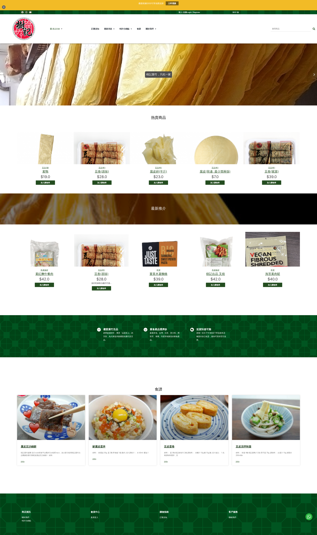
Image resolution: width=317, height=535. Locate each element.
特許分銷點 (26, 521)
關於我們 (26, 517)
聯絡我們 (232, 517)
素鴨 (45, 171)
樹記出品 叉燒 (215, 274)
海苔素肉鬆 (272, 274)
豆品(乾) (102, 168)
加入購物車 (45, 182)
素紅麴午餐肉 (44, 274)
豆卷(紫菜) (272, 171)
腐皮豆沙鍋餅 (28, 446)
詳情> (23, 462)
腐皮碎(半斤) (158, 171)
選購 (158, 79)
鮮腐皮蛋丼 (99, 446)
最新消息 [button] (108, 29)
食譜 (139, 29)
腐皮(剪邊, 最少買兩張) (215, 171)
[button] (55, 29)
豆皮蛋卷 (169, 446)
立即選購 (172, 3)
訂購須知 (95, 29)
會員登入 (95, 517)
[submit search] (314, 29)
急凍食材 (44, 270)
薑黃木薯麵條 (158, 274)
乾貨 (158, 270)
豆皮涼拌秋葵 (243, 446)
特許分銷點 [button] (124, 29)
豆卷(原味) (102, 171)
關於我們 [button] (150, 29)
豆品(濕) (45, 168)
